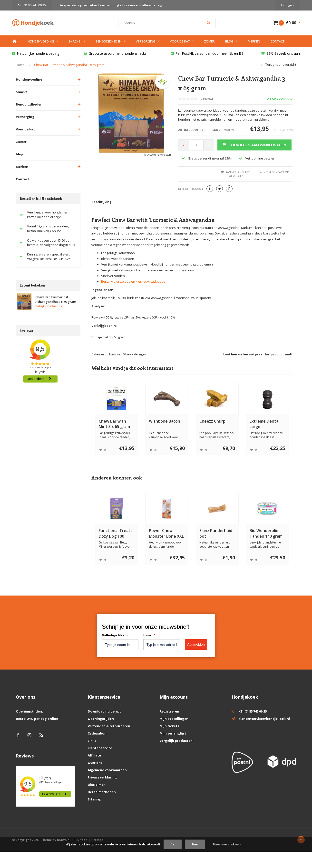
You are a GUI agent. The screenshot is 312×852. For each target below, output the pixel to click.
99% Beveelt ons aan (283, 53)
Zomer (209, 41)
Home (14, 41)
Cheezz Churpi (212, 421)
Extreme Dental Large (264, 423)
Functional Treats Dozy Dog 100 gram (115, 533)
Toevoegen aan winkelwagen (257, 144)
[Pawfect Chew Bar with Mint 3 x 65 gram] (117, 398)
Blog (229, 41)
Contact (277, 41)
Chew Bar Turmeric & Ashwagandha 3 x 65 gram (69, 65)
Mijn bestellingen (174, 718)
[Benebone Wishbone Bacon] (167, 398)
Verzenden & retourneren (109, 726)
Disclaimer (96, 784)
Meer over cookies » (227, 844)
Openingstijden (101, 718)
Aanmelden (196, 644)
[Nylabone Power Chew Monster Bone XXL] (167, 508)
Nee (195, 844)
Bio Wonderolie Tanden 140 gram (266, 533)
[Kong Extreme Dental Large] (267, 398)
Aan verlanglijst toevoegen (237, 174)
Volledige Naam (114, 635)
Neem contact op (276, 172)
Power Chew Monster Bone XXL (166, 533)
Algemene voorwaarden (107, 770)
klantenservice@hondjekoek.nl (264, 718)
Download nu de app (105, 711)
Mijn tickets (169, 726)
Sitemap (94, 799)
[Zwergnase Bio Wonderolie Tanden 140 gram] (267, 508)
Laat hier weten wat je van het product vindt (257, 354)
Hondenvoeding (41, 41)
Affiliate (94, 755)
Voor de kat (180, 41)
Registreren (169, 711)
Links (92, 740)
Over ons (95, 762)
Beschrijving (101, 202)
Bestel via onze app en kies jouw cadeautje (133, 281)
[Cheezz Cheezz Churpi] (217, 398)
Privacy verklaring (102, 777)
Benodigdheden (108, 41)
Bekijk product (46, 306)
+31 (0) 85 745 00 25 (252, 711)
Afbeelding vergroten (159, 154)
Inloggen (287, 5)
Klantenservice (100, 748)
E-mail (149, 635)
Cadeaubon (97, 733)
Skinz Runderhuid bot (215, 533)
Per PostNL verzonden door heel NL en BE (209, 53)
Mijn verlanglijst (173, 733)
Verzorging (146, 41)
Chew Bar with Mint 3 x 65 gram (114, 423)
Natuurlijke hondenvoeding (38, 53)
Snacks (74, 41)
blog (19, 154)
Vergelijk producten (176, 740)
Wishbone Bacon (164, 421)
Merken (254, 41)
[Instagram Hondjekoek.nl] (29, 735)
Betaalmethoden (102, 792)
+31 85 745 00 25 (34, 5)
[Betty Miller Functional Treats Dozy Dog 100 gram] (117, 508)
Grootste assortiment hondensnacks (117, 53)
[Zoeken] (208, 23)
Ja (172, 844)
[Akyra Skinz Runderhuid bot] (217, 508)
